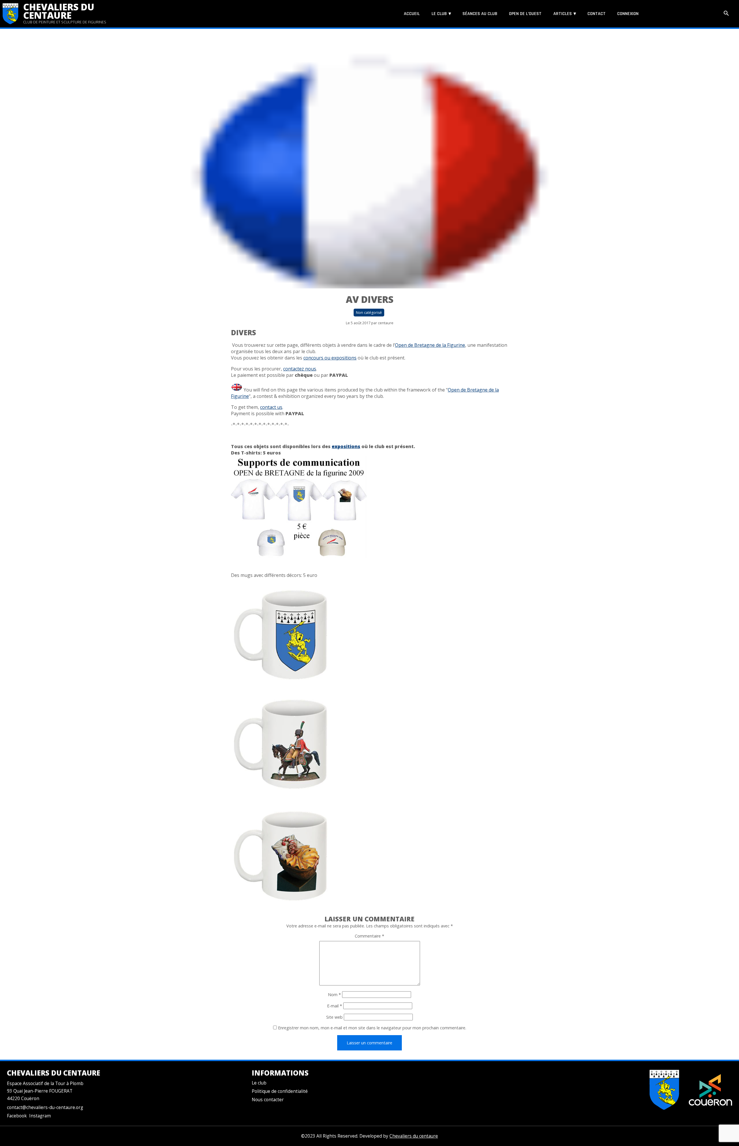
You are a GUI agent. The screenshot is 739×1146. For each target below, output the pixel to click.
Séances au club (479, 14)
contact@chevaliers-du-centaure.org (45, 1107)
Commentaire (369, 936)
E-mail (334, 1006)
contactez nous (299, 369)
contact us (271, 407)
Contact (596, 14)
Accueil (412, 14)
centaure (385, 322)
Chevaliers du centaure (58, 11)
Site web (334, 1017)
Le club (439, 14)
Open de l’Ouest (525, 14)
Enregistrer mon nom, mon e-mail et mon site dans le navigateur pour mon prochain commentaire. (372, 1028)
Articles (562, 14)
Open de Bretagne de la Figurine (430, 345)
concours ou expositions (330, 358)
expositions (346, 446)
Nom (334, 994)
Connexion (628, 14)
